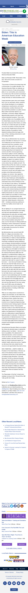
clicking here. (5, 389)
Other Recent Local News (11, 422)
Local (3, 16)
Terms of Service (9, 572)
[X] (5, 583)
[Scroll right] (27, 6)
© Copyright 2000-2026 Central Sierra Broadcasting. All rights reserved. (14, 577)
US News (19, 16)
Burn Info (19, 22)
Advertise (11, 568)
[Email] (18, 583)
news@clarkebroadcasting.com (10, 394)
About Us (5, 568)
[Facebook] (9, 583)
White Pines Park (6, 524)
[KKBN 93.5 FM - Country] (18, 560)
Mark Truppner (10, 382)
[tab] (4, 516)
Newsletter (22, 568)
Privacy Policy (19, 572)
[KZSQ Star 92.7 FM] (7, 560)
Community (22, 6)
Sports (12, 6)
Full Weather (13, 22)
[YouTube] (14, 583)
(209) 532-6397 (20, 390)
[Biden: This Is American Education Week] (13, 65)
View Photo (14, 69)
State (11, 16)
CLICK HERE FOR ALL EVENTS (14, 548)
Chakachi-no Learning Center (9, 538)
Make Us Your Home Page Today (11, 503)
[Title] (23, 583)
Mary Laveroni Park (7, 531)
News (4, 6)
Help (17, 568)
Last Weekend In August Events (13, 440)
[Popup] (24, 11)
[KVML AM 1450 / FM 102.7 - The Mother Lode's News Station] (14, 557)
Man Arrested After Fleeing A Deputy (14, 438)
